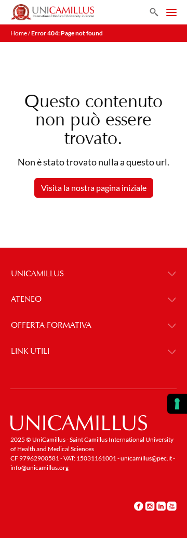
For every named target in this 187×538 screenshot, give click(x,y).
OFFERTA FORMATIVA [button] (51, 325)
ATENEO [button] (26, 299)
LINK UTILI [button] (30, 351)
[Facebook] (138, 506)
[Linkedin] (161, 506)
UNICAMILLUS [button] (37, 273)
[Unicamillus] (52, 12)
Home (18, 33)
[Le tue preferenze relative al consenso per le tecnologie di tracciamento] (177, 404)
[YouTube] (172, 506)
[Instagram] (150, 506)
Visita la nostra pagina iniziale (93, 188)
